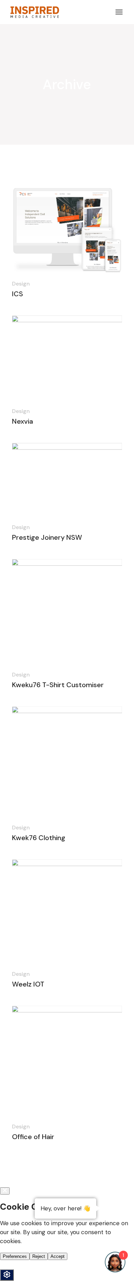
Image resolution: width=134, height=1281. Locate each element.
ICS (17, 293)
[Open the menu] (119, 12)
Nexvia (22, 421)
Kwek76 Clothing (38, 837)
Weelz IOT (28, 984)
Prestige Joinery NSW (47, 537)
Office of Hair (33, 1136)
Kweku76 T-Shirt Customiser (58, 684)
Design (21, 283)
